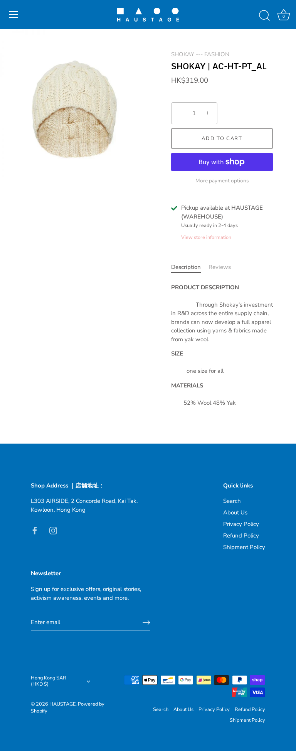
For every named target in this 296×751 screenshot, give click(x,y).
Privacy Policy (241, 524)
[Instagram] (53, 530)
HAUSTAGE (62, 704)
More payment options (222, 180)
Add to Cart (222, 138)
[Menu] (13, 14)
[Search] (264, 15)
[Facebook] (35, 530)
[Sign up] (146, 622)
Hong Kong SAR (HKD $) (48, 681)
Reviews (220, 267)
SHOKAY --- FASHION (200, 54)
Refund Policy (241, 535)
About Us (235, 512)
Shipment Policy (244, 547)
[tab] (190, 267)
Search (232, 501)
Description (186, 267)
